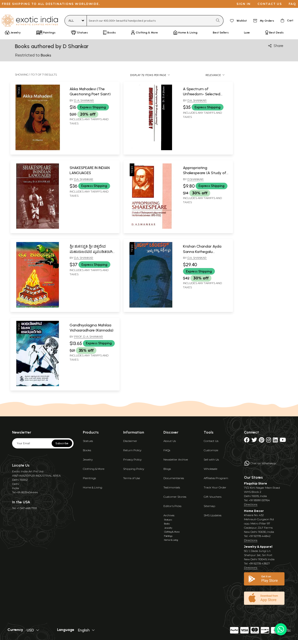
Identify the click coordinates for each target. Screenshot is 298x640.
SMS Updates (212, 515)
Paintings (89, 478)
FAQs (166, 450)
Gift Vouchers (212, 496)
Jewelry (88, 459)
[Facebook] (247, 441)
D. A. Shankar (84, 100)
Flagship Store (255, 483)
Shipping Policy (133, 469)
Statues (88, 441)
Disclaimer (130, 441)
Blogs (167, 469)
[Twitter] (254, 441)
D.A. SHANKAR (83, 179)
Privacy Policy (132, 459)
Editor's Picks (172, 506)
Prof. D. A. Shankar (88, 336)
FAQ (292, 4)
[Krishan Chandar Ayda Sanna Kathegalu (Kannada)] (150, 306)
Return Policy (132, 450)
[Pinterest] (261, 441)
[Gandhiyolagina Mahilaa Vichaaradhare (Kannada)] (37, 385)
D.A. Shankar (197, 100)
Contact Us (211, 441)
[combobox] (150, 20)
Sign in (244, 4)
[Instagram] (268, 441)
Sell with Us (211, 459)
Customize (211, 450)
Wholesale (210, 469)
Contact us (269, 4)
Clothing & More (93, 469)
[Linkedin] (275, 441)
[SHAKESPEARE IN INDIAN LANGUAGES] (37, 227)
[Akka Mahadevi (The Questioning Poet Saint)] (37, 149)
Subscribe (61, 443)
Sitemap (209, 506)
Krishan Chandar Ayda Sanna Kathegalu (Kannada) (202, 251)
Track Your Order (215, 487)
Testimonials (171, 487)
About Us (169, 441)
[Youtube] (283, 441)
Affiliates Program (216, 478)
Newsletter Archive (175, 459)
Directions (250, 504)
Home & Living (92, 487)
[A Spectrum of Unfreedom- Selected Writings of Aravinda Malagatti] (150, 149)
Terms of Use (131, 478)
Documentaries (173, 478)
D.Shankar (195, 179)
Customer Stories (174, 496)
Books (87, 450)
